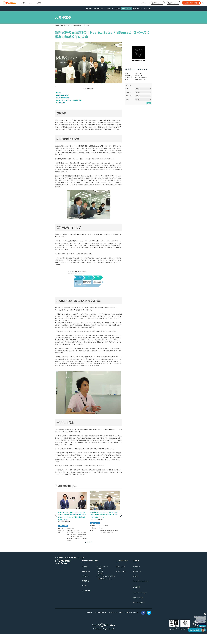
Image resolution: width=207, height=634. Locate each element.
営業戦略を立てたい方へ (105, 579)
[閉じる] (205, 614)
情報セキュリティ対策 (116, 613)
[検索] (203, 3)
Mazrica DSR (137, 598)
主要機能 (84, 566)
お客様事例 (70, 25)
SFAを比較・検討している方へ (106, 576)
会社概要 (39, 3)
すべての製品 (22, 3)
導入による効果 (60, 103)
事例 (98, 8)
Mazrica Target (138, 602)
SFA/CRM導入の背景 (62, 95)
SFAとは (100, 571)
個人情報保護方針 (100, 613)
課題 (127, 99)
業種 (127, 88)
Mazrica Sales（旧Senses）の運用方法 (68, 100)
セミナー (31, 3)
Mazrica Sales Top (60, 25)
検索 (149, 103)
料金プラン (89, 8)
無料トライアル (137, 8)
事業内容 (58, 93)
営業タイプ (129, 96)
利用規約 (89, 613)
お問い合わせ (137, 571)
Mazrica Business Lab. (140, 581)
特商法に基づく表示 (132, 613)
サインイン (148, 8)
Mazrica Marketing (139, 593)
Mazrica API (120, 571)
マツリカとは (144, 3)
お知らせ (136, 576)
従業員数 (128, 92)
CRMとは (100, 573)
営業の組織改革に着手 (62, 98)
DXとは (100, 568)
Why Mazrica (86, 571)
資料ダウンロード (126, 8)
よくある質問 (86, 590)
